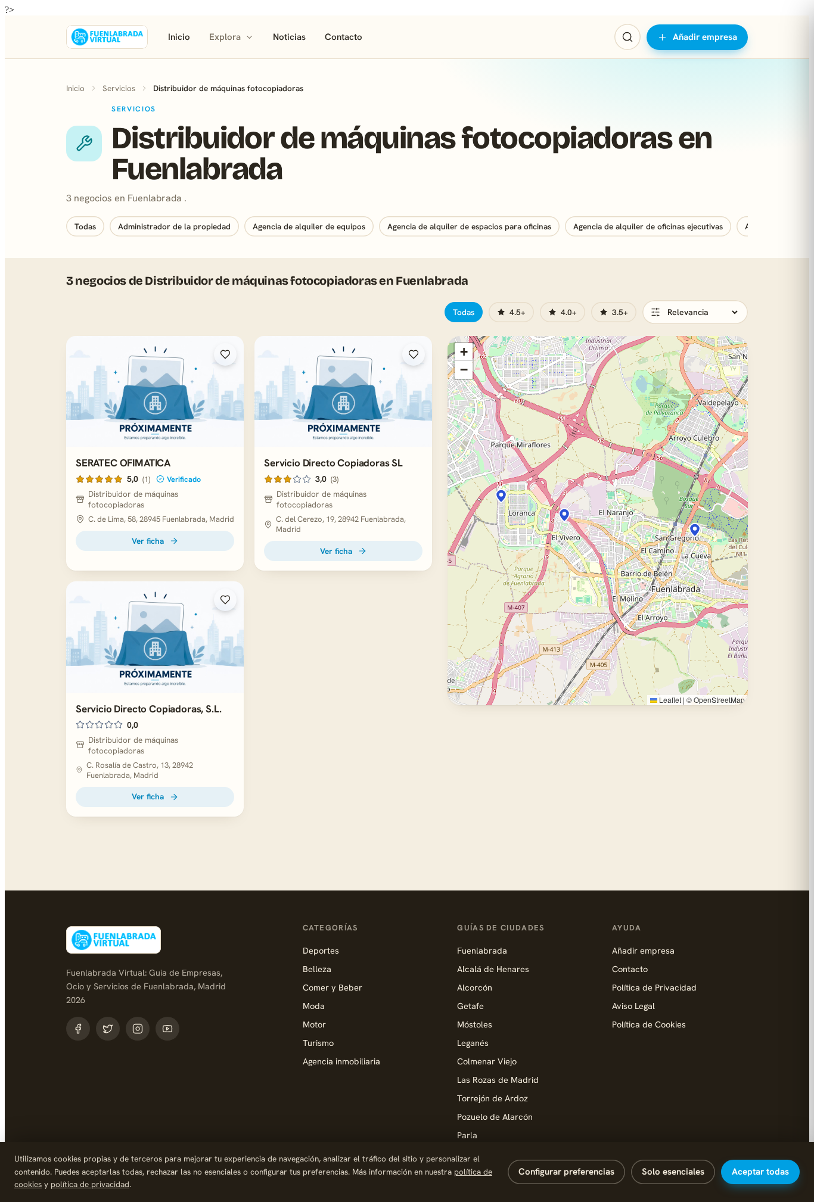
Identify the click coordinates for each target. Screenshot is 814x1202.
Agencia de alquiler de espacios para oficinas (469, 226)
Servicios (118, 88)
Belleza (317, 968)
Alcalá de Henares (493, 968)
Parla (467, 1135)
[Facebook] (78, 1029)
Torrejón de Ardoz (492, 1098)
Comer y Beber (332, 987)
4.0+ (569, 312)
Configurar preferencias (566, 1172)
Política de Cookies (649, 1024)
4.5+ (517, 312)
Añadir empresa (705, 37)
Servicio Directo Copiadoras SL (333, 462)
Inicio (179, 37)
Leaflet (669, 700)
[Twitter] (108, 1029)
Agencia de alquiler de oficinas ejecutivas (648, 226)
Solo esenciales (673, 1172)
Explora (225, 37)
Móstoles (474, 1024)
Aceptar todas (760, 1172)
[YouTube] (167, 1029)
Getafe (470, 1005)
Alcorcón (474, 987)
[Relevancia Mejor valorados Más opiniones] (695, 312)
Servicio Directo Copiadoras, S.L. (148, 708)
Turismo (318, 1042)
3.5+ (620, 312)
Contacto (343, 37)
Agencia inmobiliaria (341, 1061)
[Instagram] (138, 1029)
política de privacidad (90, 1184)
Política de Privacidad (654, 987)
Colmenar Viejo (487, 1061)
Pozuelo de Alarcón (495, 1116)
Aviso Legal (633, 1005)
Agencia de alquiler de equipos (309, 226)
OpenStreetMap (719, 700)
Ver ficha (148, 540)
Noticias (289, 37)
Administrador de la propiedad (174, 226)
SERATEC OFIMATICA (123, 462)
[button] (695, 530)
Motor (314, 1024)
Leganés (473, 1042)
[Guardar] (225, 354)
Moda (314, 1005)
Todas (85, 226)
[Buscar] (627, 37)
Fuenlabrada (482, 950)
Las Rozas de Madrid (498, 1079)
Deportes (321, 950)
